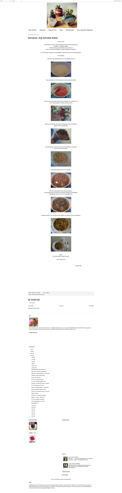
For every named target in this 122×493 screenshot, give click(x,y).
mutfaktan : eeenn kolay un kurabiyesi (38, 395)
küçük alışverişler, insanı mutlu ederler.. (38, 369)
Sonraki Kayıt (30, 305)
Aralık (33, 357)
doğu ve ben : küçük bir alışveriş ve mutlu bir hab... (40, 373)
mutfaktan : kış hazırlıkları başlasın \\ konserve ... (40, 391)
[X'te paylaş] (46, 292)
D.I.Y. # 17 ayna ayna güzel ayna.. (37, 379)
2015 (31, 351)
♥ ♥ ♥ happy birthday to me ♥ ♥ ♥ (38, 401)
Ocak (33, 416)
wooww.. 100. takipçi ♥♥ (36, 377)
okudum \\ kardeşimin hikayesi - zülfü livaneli (40, 387)
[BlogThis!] (44, 292)
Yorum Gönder (32, 302)
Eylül (33, 363)
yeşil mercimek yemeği (40, 294)
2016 (31, 349)
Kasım (33, 359)
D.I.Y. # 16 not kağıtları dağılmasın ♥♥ (38, 381)
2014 (31, 353)
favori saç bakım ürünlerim (74, 457)
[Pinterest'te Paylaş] (48, 292)
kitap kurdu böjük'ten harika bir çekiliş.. (38, 389)
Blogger (57, 479)
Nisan (33, 410)
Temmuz (33, 367)
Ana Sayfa (61, 305)
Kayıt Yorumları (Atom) (35, 308)
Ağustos (33, 365)
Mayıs (33, 407)
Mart (33, 412)
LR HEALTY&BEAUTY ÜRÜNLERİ (74, 463)
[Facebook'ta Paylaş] (47, 292)
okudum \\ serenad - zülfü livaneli (37, 397)
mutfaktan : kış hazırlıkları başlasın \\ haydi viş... (40, 383)
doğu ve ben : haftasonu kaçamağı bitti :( (39, 371)
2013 (31, 355)
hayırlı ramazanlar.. (34, 393)
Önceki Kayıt (91, 305)
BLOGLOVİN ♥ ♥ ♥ (34, 403)
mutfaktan (34, 294)
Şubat (33, 414)
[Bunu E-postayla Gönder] (43, 292)
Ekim (33, 361)
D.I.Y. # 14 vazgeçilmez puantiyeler (37, 399)
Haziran (33, 405)
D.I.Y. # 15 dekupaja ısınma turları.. (37, 385)
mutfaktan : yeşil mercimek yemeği (38, 375)
